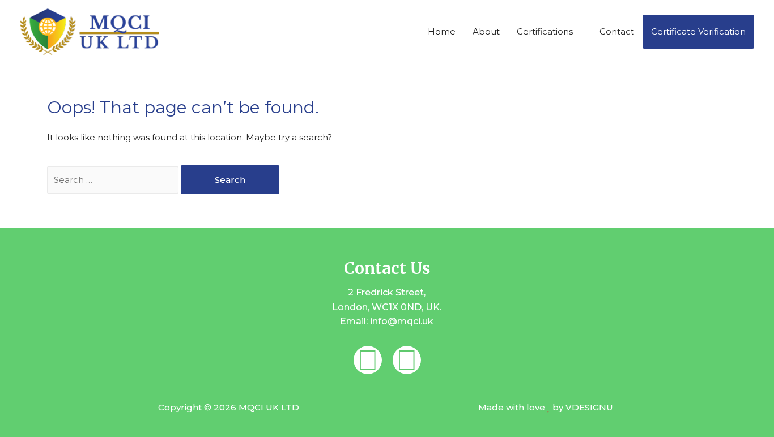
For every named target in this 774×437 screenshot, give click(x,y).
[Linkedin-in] (368, 360)
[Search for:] (114, 179)
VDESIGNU (589, 407)
